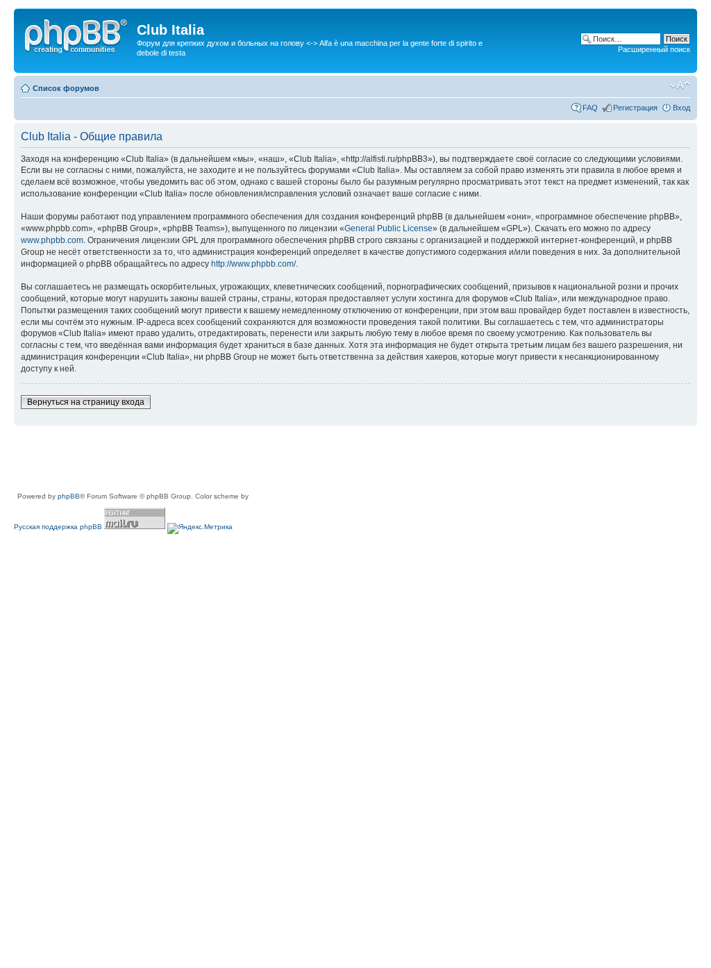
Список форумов (66, 88)
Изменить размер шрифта (680, 85)
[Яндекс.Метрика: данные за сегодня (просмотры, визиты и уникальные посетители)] (200, 528)
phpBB (69, 496)
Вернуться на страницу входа (85, 402)
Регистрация (635, 107)
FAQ (590, 107)
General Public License (388, 228)
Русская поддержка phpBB (58, 527)
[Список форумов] (77, 34)
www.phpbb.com (52, 240)
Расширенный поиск (654, 49)
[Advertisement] (266, 459)
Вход (681, 107)
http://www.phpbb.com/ (253, 264)
